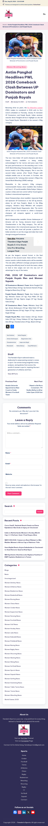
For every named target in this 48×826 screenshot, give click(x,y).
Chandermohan (11, 342)
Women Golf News (11, 624)
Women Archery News (12, 583)
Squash (24, 796)
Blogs (7, 570)
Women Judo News (11, 633)
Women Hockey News (12, 629)
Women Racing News (12, 645)
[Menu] (44, 14)
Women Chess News (12, 604)
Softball (24, 793)
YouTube (24, 738)
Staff (11, 354)
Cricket (24, 758)
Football (24, 762)
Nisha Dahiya (20, 346)
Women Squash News (12, 674)
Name (8, 453)
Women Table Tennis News (14, 687)
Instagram (25, 741)
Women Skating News (12, 658)
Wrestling (24, 781)
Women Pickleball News (13, 641)
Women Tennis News (12, 691)
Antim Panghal (22, 335)
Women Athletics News (13, 587)
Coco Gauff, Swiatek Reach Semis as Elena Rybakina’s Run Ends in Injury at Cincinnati (22, 526)
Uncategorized (10, 578)
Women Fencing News (12, 616)
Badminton (24, 777)
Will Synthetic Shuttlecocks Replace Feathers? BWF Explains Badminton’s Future (23, 556)
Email (8, 464)
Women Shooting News (13, 654)
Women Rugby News (12, 649)
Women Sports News (12, 670)
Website (8, 474)
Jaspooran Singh (24, 342)
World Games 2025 (12, 699)
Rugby (24, 774)
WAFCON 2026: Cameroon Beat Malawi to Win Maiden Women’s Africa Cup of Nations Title (23, 541)
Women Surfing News (12, 679)
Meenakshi (10, 346)
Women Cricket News (12, 608)
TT (24, 790)
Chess (24, 771)
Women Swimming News (13, 683)
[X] (28, 812)
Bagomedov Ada (26, 339)
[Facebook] (15, 812)
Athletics (24, 768)
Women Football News (13, 620)
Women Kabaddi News (13, 637)
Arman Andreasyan (12, 339)
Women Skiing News (12, 662)
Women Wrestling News (16, 67)
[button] (13, 374)
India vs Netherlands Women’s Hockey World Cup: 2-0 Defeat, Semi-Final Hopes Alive (22, 534)
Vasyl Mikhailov (32, 346)
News (7, 574)
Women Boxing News (12, 599)
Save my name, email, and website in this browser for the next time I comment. (23, 486)
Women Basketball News (13, 595)
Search (8, 506)
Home (4, 24)
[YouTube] (33, 812)
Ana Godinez (10, 335)
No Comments (32, 102)
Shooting (24, 784)
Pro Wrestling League (35, 108)
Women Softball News (13, 666)
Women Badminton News (14, 591)
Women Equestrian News (14, 612)
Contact (24, 800)
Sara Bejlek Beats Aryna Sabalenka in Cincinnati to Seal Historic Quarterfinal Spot (24, 548)
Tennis (24, 765)
